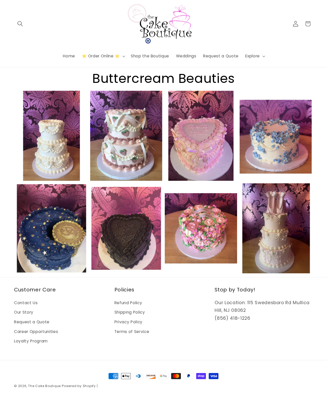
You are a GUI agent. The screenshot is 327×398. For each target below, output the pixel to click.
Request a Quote (32, 322)
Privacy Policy (128, 322)
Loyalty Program (31, 341)
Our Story (23, 312)
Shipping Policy (129, 312)
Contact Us (26, 302)
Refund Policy (128, 302)
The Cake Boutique (45, 386)
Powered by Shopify (79, 386)
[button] (20, 24)
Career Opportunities (36, 331)
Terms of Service (131, 331)
